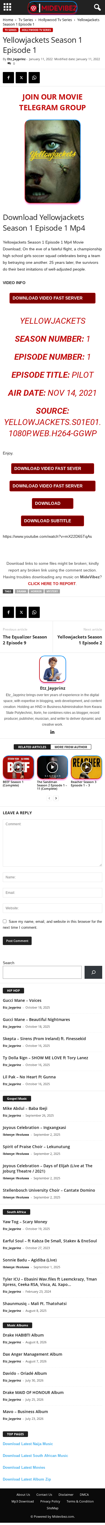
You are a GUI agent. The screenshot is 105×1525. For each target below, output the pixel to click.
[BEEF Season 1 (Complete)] (18, 767)
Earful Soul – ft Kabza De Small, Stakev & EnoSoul (50, 1240)
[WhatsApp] (34, 77)
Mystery (52, 591)
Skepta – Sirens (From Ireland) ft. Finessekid (44, 1038)
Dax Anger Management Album (32, 1354)
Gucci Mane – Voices (22, 1000)
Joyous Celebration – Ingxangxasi (34, 1127)
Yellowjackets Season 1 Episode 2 (79, 639)
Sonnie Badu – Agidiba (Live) (30, 1260)
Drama (21, 591)
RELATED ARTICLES (32, 747)
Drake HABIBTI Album (23, 1335)
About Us (23, 1494)
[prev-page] (49, 798)
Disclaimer (66, 1494)
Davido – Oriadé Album (25, 1373)
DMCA (84, 1494)
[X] (21, 77)
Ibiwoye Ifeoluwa (16, 1134)
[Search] (93, 972)
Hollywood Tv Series (55, 19)
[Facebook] (8, 77)
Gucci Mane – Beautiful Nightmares (36, 1019)
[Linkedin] (52, 732)
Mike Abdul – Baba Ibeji (25, 1108)
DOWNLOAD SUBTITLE (47, 520)
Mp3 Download (22, 1501)
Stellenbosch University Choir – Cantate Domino (49, 1190)
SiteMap (53, 1508)
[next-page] (56, 798)
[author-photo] (52, 669)
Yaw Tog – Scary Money (25, 1221)
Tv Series (25, 19)
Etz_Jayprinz (16, 59)
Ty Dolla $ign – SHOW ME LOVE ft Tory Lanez (45, 1057)
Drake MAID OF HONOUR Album (33, 1392)
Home (8, 19)
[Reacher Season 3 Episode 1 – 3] (86, 767)
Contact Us (44, 1494)
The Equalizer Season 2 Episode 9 (25, 639)
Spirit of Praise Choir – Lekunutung (36, 1146)
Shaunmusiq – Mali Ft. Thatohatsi (35, 1303)
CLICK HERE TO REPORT (52, 583)
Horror (36, 591)
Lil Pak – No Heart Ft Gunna (29, 1076)
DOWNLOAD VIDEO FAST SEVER (47, 468)
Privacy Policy (50, 1501)
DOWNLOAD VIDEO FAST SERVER (48, 298)
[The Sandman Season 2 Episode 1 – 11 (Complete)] (52, 767)
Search (8, 963)
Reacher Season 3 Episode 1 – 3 (83, 783)
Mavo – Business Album (25, 1411)
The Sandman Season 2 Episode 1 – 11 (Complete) (52, 785)
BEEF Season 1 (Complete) (13, 783)
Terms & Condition (80, 1501)
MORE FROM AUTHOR (71, 747)
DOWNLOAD (47, 503)
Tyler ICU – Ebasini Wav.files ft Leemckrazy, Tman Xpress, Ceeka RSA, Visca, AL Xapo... (50, 1281)
